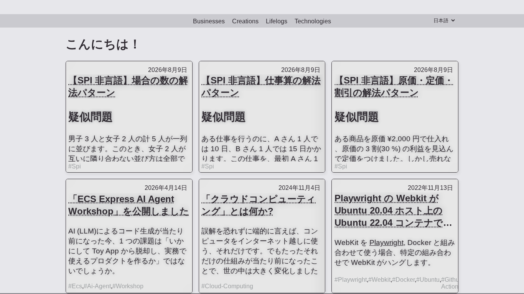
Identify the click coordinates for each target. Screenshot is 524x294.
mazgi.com (262, 6)
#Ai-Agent (97, 284)
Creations (245, 19)
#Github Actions (452, 281)
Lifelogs (276, 19)
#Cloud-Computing (227, 284)
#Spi (74, 164)
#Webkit (379, 277)
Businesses (209, 19)
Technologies (313, 19)
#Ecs (75, 284)
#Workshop (127, 284)
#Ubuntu (428, 277)
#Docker (403, 277)
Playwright (386, 241)
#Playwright (351, 277)
